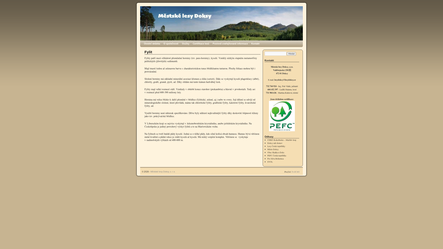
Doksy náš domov (274, 143)
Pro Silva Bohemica (275, 158)
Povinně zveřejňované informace (230, 43)
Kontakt (255, 43)
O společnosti (171, 43)
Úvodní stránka (152, 43)
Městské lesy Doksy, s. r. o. (163, 171)
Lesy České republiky (276, 146)
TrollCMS (295, 171)
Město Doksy (273, 149)
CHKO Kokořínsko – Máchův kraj (281, 140)
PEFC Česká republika (276, 155)
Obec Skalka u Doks (275, 152)
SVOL (270, 161)
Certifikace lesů (201, 43)
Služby (185, 43)
